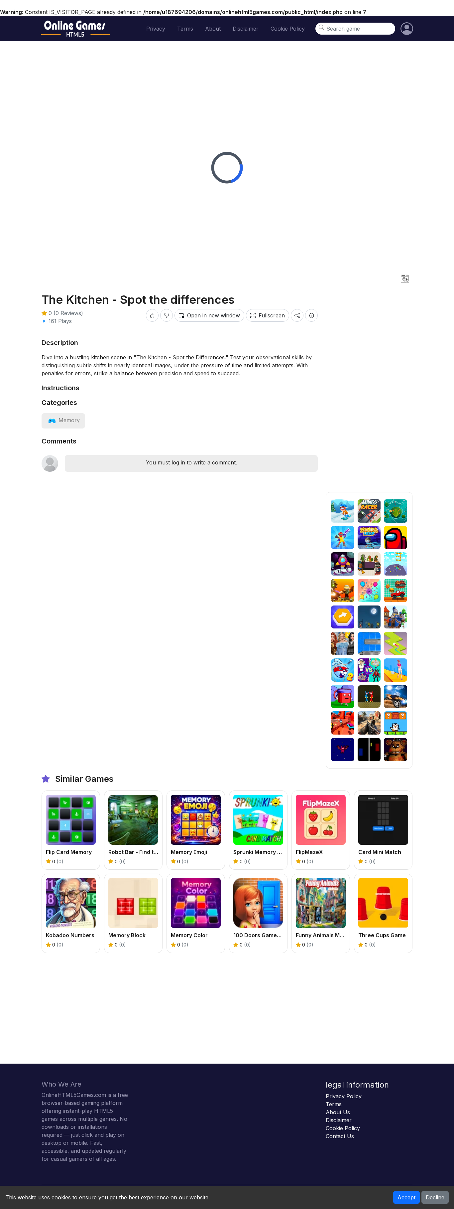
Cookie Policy (288, 28)
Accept (406, 1197)
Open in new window (213, 315)
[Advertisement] (369, 392)
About (213, 28)
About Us (338, 1112)
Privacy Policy (344, 1096)
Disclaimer (246, 28)
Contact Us (340, 1136)
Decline (435, 1197)
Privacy (155, 28)
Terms (185, 28)
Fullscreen (272, 315)
